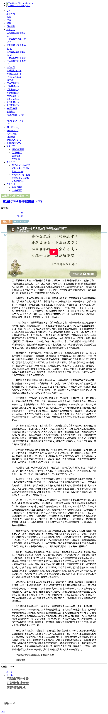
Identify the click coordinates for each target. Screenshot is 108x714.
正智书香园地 (16, 687)
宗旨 (9, 20)
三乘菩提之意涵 (14, 71)
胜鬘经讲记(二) (14, 143)
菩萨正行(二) (13, 99)
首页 (8, 11)
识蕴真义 (11, 137)
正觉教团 (10, 14)
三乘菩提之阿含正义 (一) (15, 195)
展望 (9, 23)
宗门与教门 (17, 153)
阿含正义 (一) (13, 127)
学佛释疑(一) (13, 86)
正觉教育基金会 (18, 683)
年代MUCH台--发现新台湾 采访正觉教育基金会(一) (21, 168)
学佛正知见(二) (14, 77)
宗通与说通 (12, 108)
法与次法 (11, 67)
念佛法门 (11, 80)
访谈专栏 (10, 162)
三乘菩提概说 (13, 83)
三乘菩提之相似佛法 (16, 58)
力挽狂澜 (16, 159)
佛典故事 (11, 112)
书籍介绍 (10, 184)
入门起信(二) (13, 105)
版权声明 (10, 703)
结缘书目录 (17, 190)
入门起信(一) (13, 102)
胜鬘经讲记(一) (14, 140)
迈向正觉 (11, 26)
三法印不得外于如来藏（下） (23, 201)
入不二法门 (12, 134)
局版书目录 (17, 187)
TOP (3, 712)
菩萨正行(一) (13, 96)
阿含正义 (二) (13, 130)
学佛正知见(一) (14, 74)
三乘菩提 (10, 30)
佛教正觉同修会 (18, 678)
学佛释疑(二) (13, 89)
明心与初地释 (18, 149)
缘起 (9, 17)
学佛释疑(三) (13, 93)
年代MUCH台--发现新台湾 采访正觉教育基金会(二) (21, 178)
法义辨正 (10, 146)
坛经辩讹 (16, 156)
